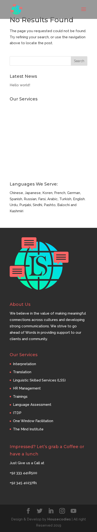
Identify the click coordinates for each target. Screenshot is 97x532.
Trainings (17, 139)
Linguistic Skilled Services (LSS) (36, 123)
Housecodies (59, 519)
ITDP (14, 154)
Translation (19, 115)
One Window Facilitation (30, 162)
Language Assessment (29, 147)
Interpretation (21, 108)
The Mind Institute (25, 170)
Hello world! (20, 85)
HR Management (23, 131)
